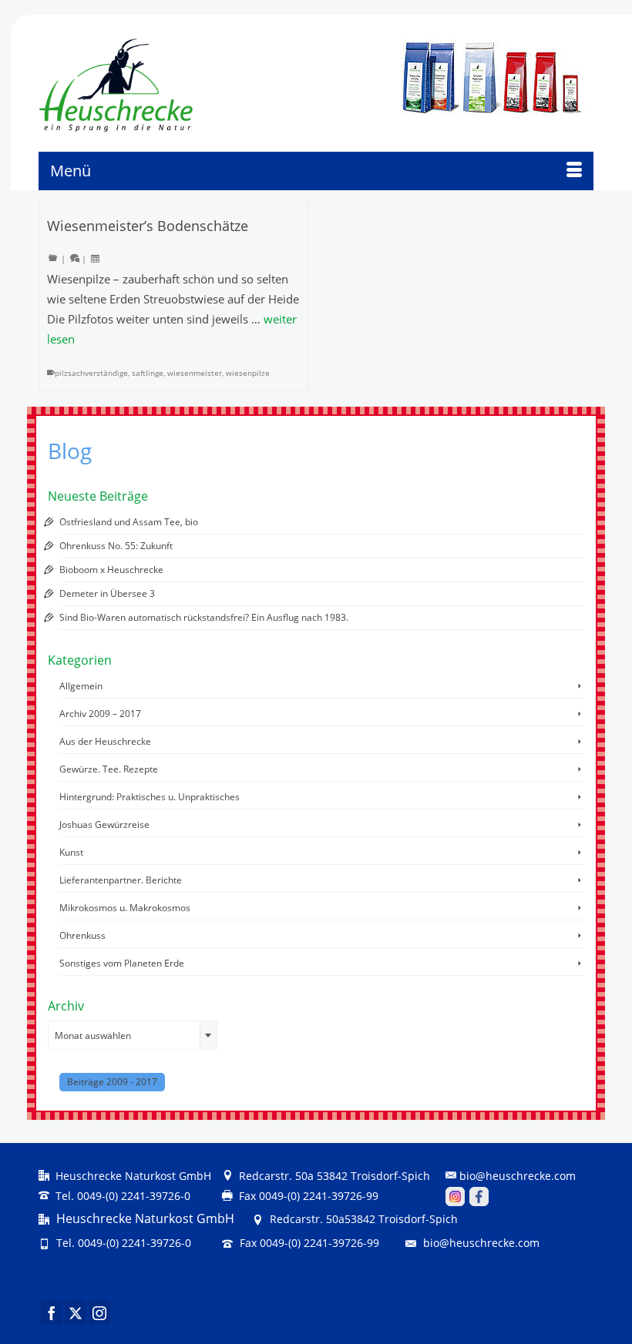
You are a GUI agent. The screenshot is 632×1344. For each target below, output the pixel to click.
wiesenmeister (194, 372)
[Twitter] (75, 1312)
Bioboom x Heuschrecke (111, 569)
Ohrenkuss (82, 935)
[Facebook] (51, 1312)
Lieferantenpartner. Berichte (120, 880)
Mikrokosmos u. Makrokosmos (124, 907)
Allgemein (81, 685)
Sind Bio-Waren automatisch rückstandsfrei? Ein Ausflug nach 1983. (203, 617)
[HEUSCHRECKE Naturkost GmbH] (99, 85)
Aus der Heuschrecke (105, 741)
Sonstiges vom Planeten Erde (121, 963)
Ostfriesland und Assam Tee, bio (128, 521)
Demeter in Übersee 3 (107, 593)
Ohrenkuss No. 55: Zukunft (116, 545)
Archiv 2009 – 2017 (100, 713)
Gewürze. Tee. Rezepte (108, 769)
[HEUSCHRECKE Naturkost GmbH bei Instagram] (455, 1195)
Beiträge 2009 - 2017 (112, 1081)
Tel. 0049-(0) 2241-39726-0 (121, 1195)
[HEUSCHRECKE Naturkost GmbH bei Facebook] (479, 1195)
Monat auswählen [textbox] (93, 1035)
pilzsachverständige (91, 372)
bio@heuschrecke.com (517, 1175)
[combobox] (132, 1035)
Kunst (71, 852)
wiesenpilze (248, 372)
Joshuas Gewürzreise (104, 824)
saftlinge (147, 372)
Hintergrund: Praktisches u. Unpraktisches (149, 796)
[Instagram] (99, 1312)
